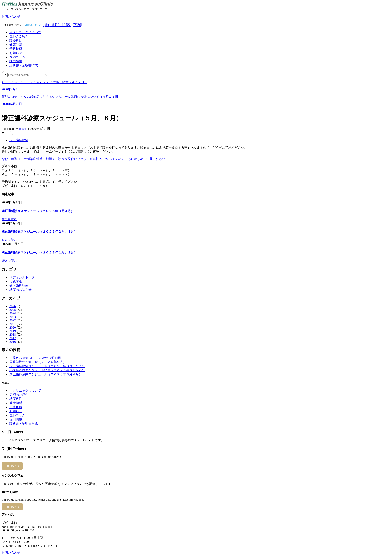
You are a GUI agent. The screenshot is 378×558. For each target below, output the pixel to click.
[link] (46, 74)
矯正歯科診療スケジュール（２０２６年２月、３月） (39, 231)
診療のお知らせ (20, 289)
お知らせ (15, 411)
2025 (12, 309)
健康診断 (15, 403)
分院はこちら (32, 24)
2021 (12, 324)
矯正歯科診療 (18, 140)
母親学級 (15, 281)
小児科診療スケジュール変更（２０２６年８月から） (47, 370)
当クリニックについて (25, 390)
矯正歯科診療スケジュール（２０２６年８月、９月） (47, 366)
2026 (12, 306)
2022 (12, 320)
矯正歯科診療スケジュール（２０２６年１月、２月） (39, 252)
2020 (12, 327)
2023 (12, 316)
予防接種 (15, 407)
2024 (12, 313)
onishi (22, 128)
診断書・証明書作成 (23, 423)
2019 (12, 331)
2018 (12, 334)
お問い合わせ (11, 16)
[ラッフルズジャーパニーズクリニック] (27, 9)
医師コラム (17, 415)
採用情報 (15, 419)
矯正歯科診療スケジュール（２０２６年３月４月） (38, 211)
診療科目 (15, 398)
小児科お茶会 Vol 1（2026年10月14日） (36, 357)
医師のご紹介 (18, 394)
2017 (12, 338)
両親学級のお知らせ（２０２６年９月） (37, 362)
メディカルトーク (22, 277)
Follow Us (12, 465)
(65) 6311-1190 (62, 24)
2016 (12, 341)
